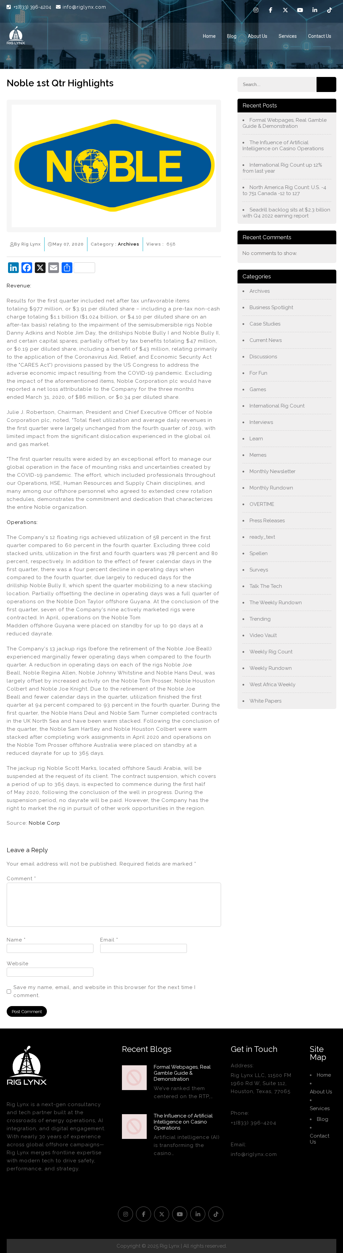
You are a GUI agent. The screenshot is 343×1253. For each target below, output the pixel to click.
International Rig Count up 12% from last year (282, 168)
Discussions (263, 357)
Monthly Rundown (271, 488)
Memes (258, 455)
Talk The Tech (266, 586)
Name (16, 940)
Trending (260, 619)
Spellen (259, 553)
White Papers (265, 701)
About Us (257, 36)
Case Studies (265, 324)
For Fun (258, 373)
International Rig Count (277, 406)
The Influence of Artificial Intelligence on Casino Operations (283, 146)
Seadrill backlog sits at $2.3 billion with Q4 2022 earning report (286, 213)
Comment (21, 879)
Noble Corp (44, 823)
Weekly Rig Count (271, 652)
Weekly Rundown (271, 668)
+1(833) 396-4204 (33, 7)
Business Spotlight (271, 307)
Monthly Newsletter (272, 471)
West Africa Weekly (272, 685)
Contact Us (319, 36)
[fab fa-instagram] (256, 11)
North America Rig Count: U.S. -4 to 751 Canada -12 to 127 (284, 190)
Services (288, 36)
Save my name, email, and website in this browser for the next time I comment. (104, 991)
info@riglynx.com (84, 7)
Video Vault (263, 635)
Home (209, 36)
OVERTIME (262, 504)
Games (258, 389)
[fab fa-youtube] (300, 11)
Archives (128, 244)
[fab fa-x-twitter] (285, 11)
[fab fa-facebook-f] (270, 11)
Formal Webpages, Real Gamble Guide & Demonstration (285, 123)
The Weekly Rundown (276, 603)
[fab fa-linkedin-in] (315, 11)
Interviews (261, 422)
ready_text (262, 537)
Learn (256, 439)
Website (17, 964)
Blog (231, 36)
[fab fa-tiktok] (329, 11)
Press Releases (267, 521)
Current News (266, 340)
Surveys (259, 570)
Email (109, 940)
